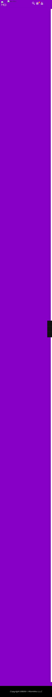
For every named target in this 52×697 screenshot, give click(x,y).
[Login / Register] (39, 2)
